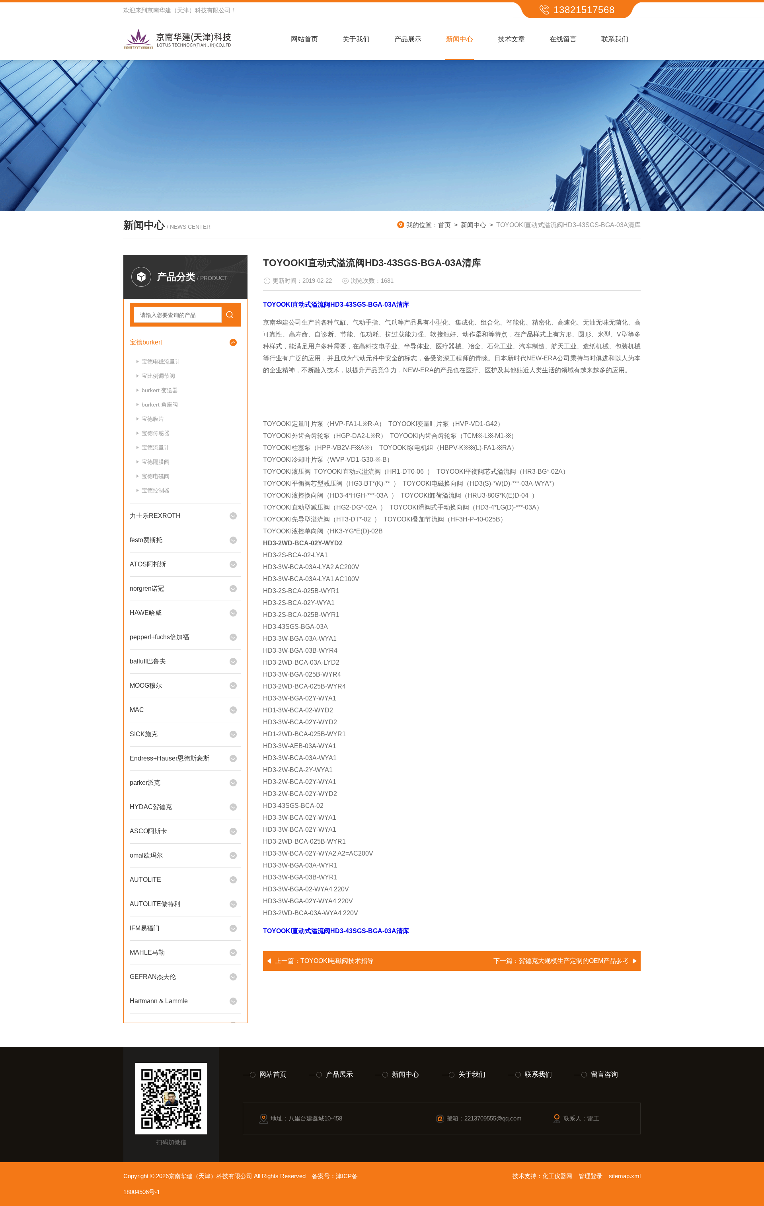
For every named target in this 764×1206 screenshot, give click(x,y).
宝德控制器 (156, 490)
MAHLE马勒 (147, 952)
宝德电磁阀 (156, 476)
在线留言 (563, 39)
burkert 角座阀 (160, 404)
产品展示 (407, 39)
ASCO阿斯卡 (148, 831)
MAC (137, 709)
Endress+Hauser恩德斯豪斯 (169, 758)
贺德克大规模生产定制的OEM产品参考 (574, 960)
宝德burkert (146, 342)
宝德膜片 (153, 419)
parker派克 (145, 782)
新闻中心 (459, 39)
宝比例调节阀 (158, 376)
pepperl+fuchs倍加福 (159, 637)
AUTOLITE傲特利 (155, 904)
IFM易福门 (145, 928)
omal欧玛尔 (146, 855)
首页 (444, 225)
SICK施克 (144, 734)
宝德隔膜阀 (156, 462)
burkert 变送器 (160, 390)
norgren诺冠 (147, 588)
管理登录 (590, 1176)
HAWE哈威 (146, 612)
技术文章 (511, 39)
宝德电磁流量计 (161, 361)
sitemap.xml (625, 1176)
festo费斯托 (146, 540)
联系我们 (614, 39)
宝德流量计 (156, 447)
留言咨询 (604, 1074)
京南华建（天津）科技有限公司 (189, 10)
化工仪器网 (557, 1176)
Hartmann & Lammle (159, 1001)
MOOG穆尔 (146, 685)
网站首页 (304, 39)
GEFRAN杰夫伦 (153, 976)
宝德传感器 (156, 433)
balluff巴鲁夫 (148, 661)
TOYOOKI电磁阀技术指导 (337, 960)
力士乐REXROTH (155, 515)
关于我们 (356, 39)
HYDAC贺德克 (151, 806)
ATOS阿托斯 (148, 564)
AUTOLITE (145, 879)
